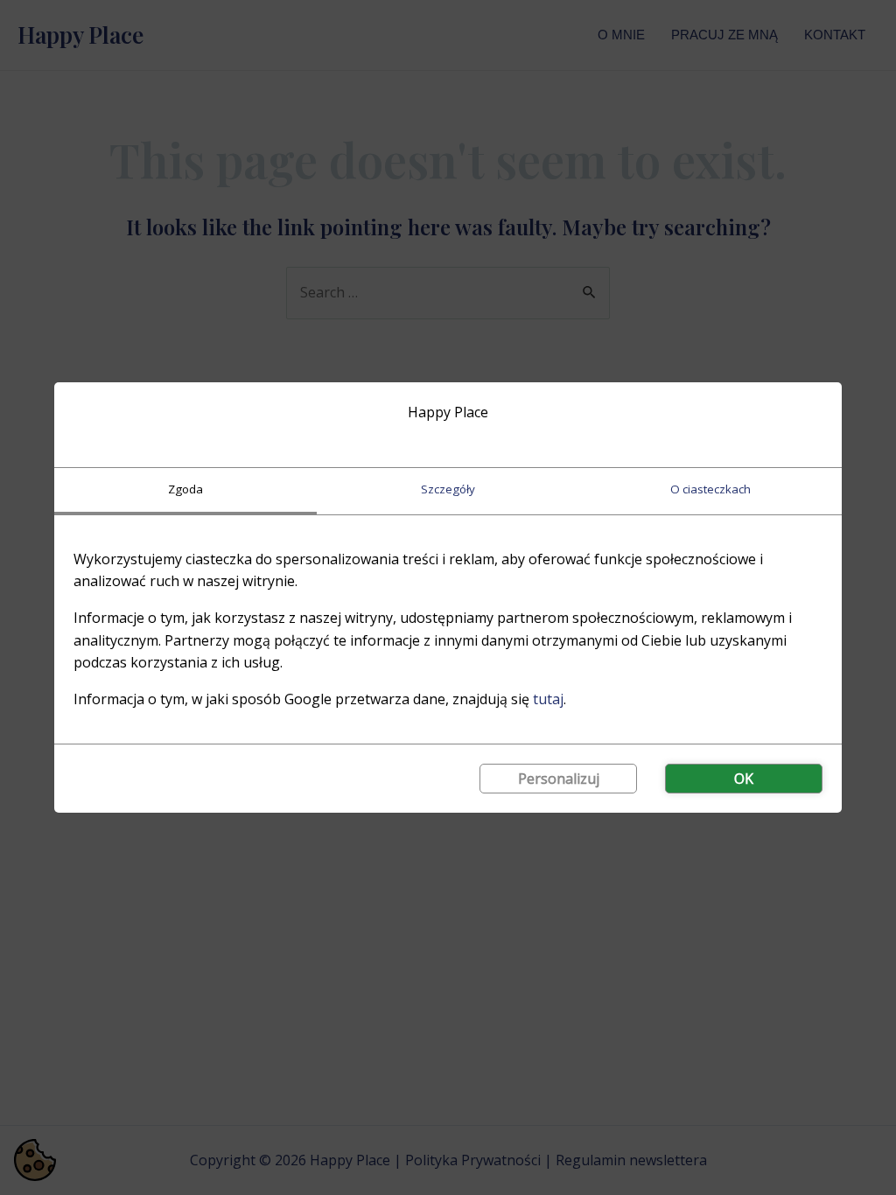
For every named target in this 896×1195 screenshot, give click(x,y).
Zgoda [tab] (185, 489)
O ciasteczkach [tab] (710, 489)
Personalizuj (558, 778)
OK (743, 778)
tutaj (548, 699)
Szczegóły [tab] (448, 489)
